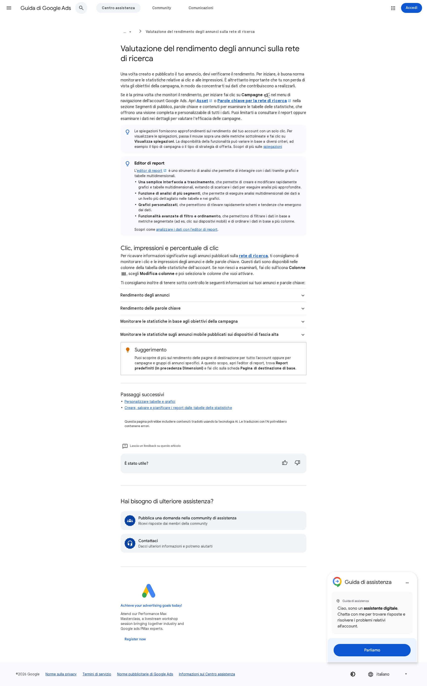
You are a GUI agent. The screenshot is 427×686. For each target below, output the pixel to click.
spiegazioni (272, 146)
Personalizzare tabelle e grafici (150, 401)
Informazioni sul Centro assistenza (207, 674)
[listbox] (388, 674)
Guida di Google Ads (46, 8)
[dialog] (372, 617)
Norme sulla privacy (61, 674)
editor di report (149, 170)
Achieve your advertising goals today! (151, 605)
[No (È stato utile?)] (297, 463)
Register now (135, 639)
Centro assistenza (118, 8)
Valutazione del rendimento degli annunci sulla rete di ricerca (200, 31)
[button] (9, 8)
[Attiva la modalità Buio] (353, 674)
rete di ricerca (253, 255)
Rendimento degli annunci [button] (145, 295)
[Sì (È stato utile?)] (285, 463)
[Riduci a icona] (407, 580)
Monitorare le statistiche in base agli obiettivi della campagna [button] (179, 321)
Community (161, 8)
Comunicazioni (201, 8)
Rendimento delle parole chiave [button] (150, 308)
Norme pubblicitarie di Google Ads (145, 674)
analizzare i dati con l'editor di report (186, 229)
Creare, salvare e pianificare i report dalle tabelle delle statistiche (178, 408)
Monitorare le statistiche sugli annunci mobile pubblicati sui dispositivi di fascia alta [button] (199, 334)
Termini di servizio (97, 674)
